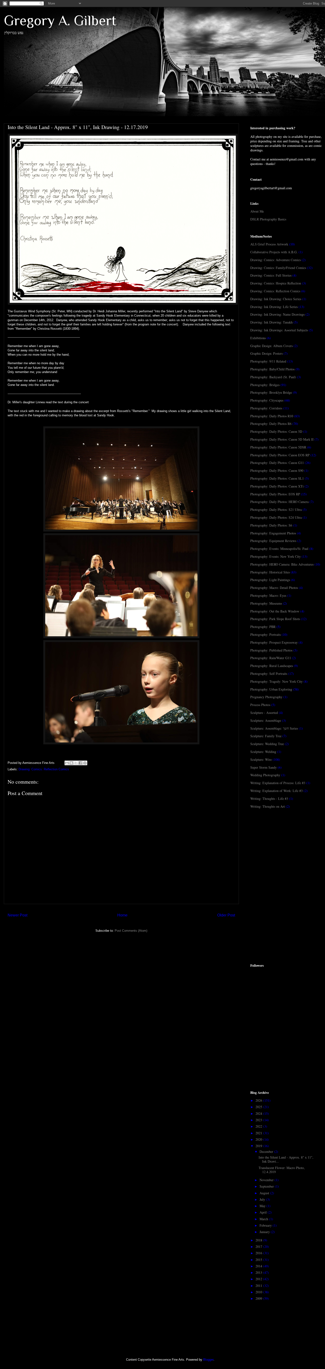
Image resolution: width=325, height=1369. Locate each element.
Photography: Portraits (265, 634)
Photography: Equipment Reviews (273, 540)
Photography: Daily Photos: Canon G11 (277, 462)
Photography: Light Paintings (270, 579)
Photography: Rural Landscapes (271, 665)
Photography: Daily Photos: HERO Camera (279, 501)
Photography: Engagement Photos (273, 533)
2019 (259, 1146)
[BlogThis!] (71, 763)
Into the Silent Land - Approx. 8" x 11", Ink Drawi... (286, 1159)
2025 (259, 1107)
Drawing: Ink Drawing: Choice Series (275, 299)
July (263, 1199)
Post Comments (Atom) (131, 930)
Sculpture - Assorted (264, 712)
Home (122, 915)
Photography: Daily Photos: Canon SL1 (277, 478)
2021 (259, 1133)
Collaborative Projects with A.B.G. (274, 252)
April (264, 1212)
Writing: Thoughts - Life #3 (269, 798)
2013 (259, 1272)
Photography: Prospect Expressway (274, 642)
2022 (259, 1126)
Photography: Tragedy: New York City (276, 681)
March (264, 1219)
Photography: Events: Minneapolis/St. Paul (279, 548)
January (265, 1232)
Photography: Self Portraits (268, 673)
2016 (259, 1253)
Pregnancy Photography (266, 697)
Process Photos (260, 704)
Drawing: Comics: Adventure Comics (275, 260)
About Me (257, 211)
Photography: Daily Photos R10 (271, 416)
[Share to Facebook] (80, 763)
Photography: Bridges (265, 385)
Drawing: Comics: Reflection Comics (44, 769)
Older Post (226, 915)
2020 (259, 1139)
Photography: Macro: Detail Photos (274, 587)
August (265, 1193)
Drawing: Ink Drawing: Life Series (274, 306)
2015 (259, 1259)
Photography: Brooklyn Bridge (271, 392)
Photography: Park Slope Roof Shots (275, 619)
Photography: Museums (266, 603)
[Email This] (66, 763)
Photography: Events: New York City (275, 556)
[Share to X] (76, 763)
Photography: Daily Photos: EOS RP (275, 494)
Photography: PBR (263, 626)
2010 (259, 1292)
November (267, 1180)
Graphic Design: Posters (266, 353)
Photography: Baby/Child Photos (272, 369)
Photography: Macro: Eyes (268, 595)
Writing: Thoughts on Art (267, 806)
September (267, 1186)
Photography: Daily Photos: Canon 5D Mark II (282, 439)
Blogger (208, 1359)
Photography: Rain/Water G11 (270, 658)
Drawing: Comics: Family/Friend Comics (278, 267)
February (266, 1225)
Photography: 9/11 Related (268, 361)
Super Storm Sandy (263, 767)
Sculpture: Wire (261, 759)
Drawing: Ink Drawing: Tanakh (271, 322)
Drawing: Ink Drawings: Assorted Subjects (279, 330)
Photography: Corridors (266, 408)
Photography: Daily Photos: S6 (271, 525)
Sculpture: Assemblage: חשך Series (274, 728)
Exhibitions (258, 338)
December (267, 1151)
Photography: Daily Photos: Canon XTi (277, 486)
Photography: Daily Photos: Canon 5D (276, 431)
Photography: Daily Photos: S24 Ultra (276, 517)
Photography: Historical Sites (270, 572)
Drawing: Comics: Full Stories (270, 275)
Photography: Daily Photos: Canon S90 (276, 470)
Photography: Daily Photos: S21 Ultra (276, 509)
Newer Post (17, 915)
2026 (259, 1100)
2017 (259, 1246)
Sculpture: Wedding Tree (267, 744)
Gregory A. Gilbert (60, 20)
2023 (259, 1120)
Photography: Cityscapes (266, 400)
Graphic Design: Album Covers (271, 345)
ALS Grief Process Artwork (269, 244)
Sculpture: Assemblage (265, 720)
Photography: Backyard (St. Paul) (273, 377)
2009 (259, 1298)
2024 (259, 1113)
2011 (259, 1285)
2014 (259, 1266)
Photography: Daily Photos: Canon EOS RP (280, 455)
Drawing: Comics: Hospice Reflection (275, 283)
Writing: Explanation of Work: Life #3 (276, 790)
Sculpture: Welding (263, 751)
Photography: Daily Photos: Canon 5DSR (278, 447)
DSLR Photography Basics (268, 219)
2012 (259, 1279)
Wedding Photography (265, 775)
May (263, 1206)
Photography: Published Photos (271, 650)
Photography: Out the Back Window (274, 611)
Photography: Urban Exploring (271, 689)
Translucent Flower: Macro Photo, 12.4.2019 (282, 1169)
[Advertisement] (286, 850)
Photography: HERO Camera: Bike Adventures (282, 564)
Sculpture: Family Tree (265, 736)
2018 (259, 1240)
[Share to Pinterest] (85, 763)
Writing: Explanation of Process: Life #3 (277, 783)
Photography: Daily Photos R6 (270, 423)
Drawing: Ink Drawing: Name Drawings (277, 314)
